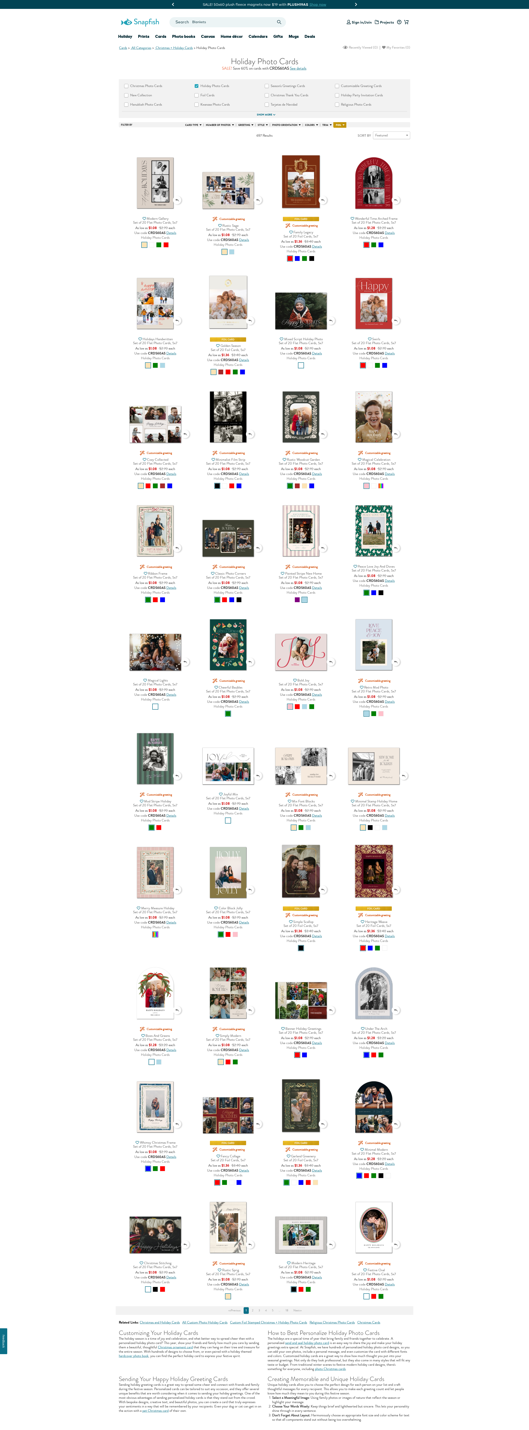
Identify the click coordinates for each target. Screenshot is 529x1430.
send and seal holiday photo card (307, 1342)
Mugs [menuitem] (294, 36)
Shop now (298, 4)
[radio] (144, 245)
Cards (123, 47)
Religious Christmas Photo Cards (332, 1322)
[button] (155, 175)
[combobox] (227, 22)
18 (287, 1310)
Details (171, 232)
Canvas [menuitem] (208, 36)
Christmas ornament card (175, 1347)
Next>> (297, 1310)
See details (298, 68)
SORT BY (364, 135)
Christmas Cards (368, 1322)
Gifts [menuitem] (278, 36)
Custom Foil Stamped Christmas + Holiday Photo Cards (268, 1322)
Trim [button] (325, 125)
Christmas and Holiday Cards (160, 1322)
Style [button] (261, 125)
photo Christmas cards (330, 1369)
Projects (387, 22)
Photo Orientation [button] (284, 125)
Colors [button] (310, 125)
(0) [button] (363, 47)
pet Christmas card (155, 1410)
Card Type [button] (191, 125)
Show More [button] (264, 115)
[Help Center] (399, 22)
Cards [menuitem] (160, 36)
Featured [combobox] (381, 135)
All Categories (141, 47)
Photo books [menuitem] (183, 36)
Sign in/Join (362, 22)
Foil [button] (338, 125)
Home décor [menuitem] (232, 36)
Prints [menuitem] (143, 36)
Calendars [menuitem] (258, 36)
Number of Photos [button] (218, 125)
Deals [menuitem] (310, 36)
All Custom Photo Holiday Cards (205, 1322)
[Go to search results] (279, 22)
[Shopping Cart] (406, 22)
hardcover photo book (134, 1355)
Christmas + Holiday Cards (174, 47)
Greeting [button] (244, 125)
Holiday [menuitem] (125, 36)
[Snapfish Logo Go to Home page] (139, 22)
